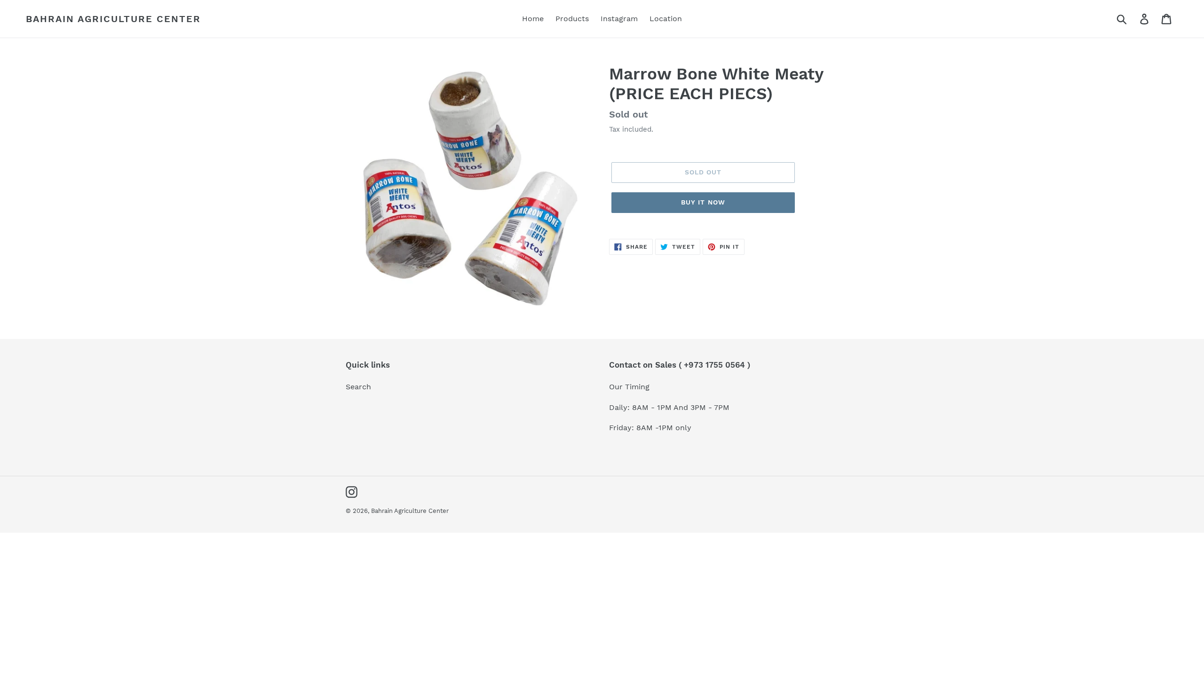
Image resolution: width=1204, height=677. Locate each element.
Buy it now (703, 202)
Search (358, 386)
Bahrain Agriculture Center (113, 18)
